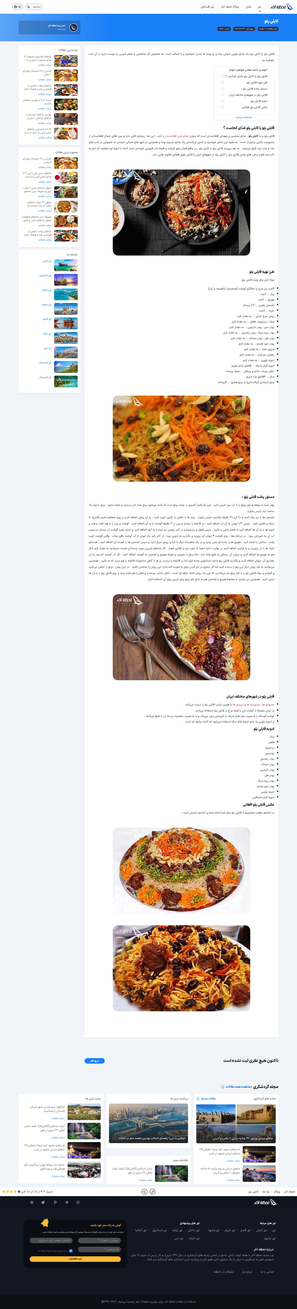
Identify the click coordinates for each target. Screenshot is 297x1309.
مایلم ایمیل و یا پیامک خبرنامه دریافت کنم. (52, 1251)
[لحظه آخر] (256, 1202)
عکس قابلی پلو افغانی (254, 107)
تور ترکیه (47, 334)
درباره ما (247, 1272)
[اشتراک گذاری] (144, 1192)
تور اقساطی (207, 7)
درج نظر (94, 1061)
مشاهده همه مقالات (239, 1087)
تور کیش (47, 261)
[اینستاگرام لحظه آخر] (75, 1202)
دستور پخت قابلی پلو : (254, 89)
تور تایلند (194, 1238)
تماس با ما (267, 1272)
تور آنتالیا (46, 290)
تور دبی (47, 348)
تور (259, 7)
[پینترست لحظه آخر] (52, 1202)
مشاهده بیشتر (244, 117)
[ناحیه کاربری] (17, 7)
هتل (248, 7)
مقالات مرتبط (208, 1099)
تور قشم (47, 319)
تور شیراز (230, 1230)
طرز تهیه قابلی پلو (257, 83)
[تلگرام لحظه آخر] (64, 1202)
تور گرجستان (45, 377)
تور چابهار (270, 1238)
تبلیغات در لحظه (224, 1272)
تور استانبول (45, 275)
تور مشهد (46, 304)
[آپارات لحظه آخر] (29, 1202)
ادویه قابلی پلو (258, 101)
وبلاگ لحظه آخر (230, 7)
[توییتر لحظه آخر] (41, 1202)
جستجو (37, 7)
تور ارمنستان (45, 362)
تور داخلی (194, 1230)
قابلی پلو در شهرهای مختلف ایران (247, 95)
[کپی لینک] (153, 1192)
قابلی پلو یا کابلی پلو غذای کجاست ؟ (246, 76)
